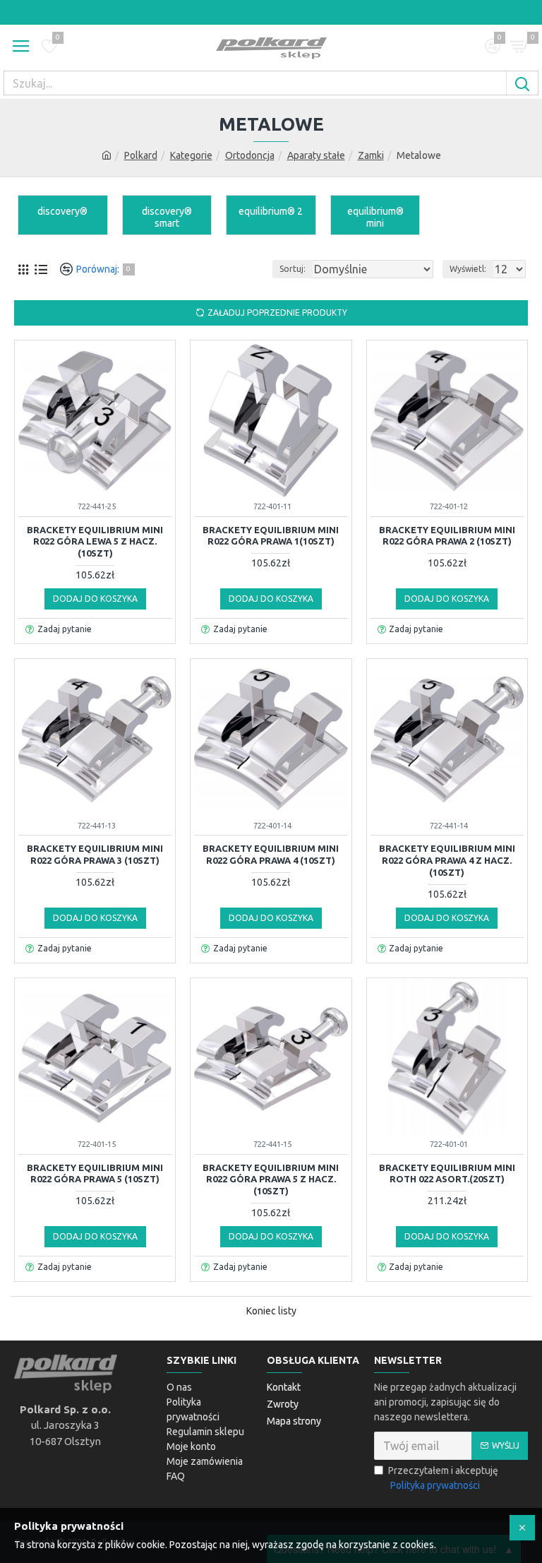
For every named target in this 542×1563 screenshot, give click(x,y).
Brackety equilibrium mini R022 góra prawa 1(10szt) (271, 536)
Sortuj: (292, 268)
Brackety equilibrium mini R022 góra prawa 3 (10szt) (95, 854)
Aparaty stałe (316, 155)
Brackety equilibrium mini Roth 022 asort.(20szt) (447, 1173)
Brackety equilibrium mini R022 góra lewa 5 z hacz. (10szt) (95, 542)
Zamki (371, 155)
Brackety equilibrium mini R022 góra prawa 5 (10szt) (95, 1173)
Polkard (140, 155)
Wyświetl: (468, 268)
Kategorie (191, 155)
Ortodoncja (250, 155)
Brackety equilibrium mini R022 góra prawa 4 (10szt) (271, 854)
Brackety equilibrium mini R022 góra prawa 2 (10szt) (447, 536)
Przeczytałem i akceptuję (443, 1478)
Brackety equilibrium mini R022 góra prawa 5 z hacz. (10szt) (271, 1179)
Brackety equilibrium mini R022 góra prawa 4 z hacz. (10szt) (447, 860)
